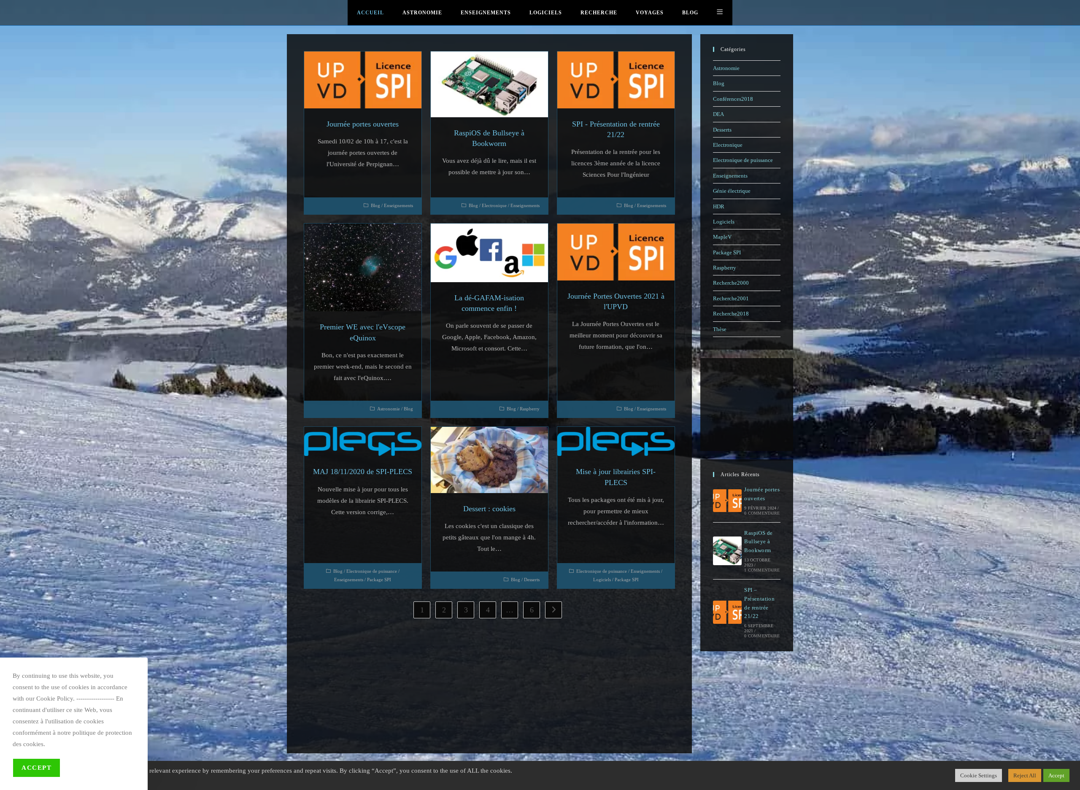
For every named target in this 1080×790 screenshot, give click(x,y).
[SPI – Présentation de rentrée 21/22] (727, 612)
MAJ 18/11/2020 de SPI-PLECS (362, 471)
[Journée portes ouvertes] (727, 500)
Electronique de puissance (371, 571)
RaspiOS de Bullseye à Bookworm (758, 542)
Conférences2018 (733, 99)
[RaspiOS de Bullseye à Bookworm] (727, 551)
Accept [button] (1056, 775)
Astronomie (388, 408)
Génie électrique (732, 191)
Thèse (719, 329)
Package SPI (379, 579)
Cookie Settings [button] (978, 775)
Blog (375, 205)
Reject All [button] (1024, 775)
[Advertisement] (489, 682)
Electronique (494, 205)
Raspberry (530, 408)
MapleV (722, 237)
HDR (718, 206)
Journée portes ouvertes (363, 124)
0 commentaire (762, 513)
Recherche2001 (731, 298)
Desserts (532, 579)
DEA (718, 114)
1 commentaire (762, 570)
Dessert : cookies (489, 508)
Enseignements (398, 205)
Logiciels (602, 579)
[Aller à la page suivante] (553, 609)
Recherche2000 (731, 283)
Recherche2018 (731, 313)
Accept (36, 767)
